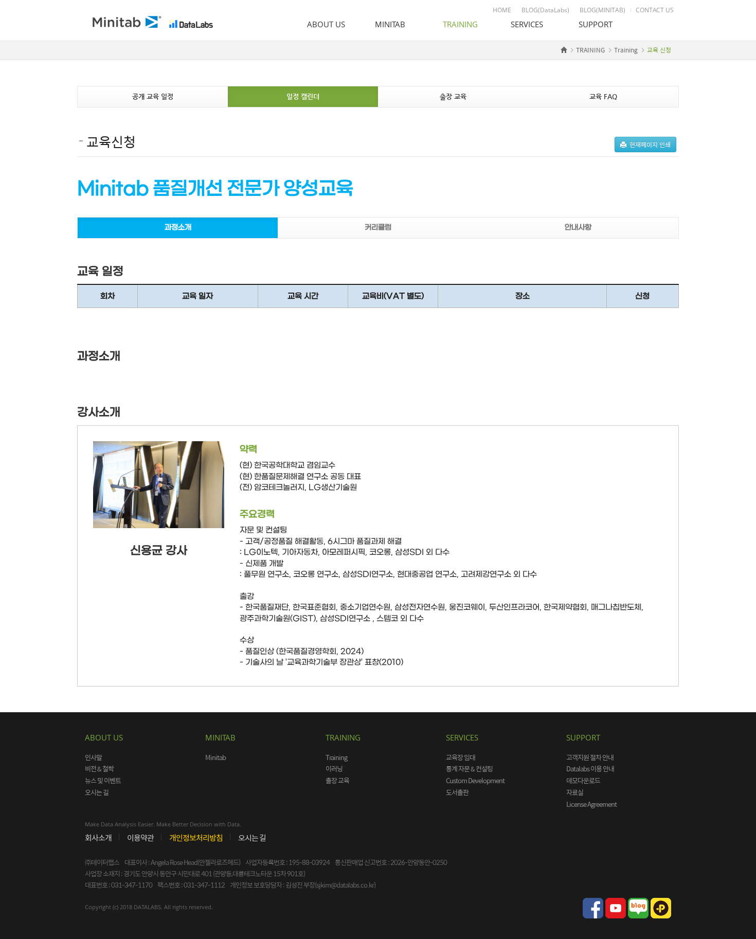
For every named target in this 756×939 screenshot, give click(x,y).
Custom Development (475, 780)
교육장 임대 (460, 757)
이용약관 (140, 837)
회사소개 (98, 837)
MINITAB (390, 24)
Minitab (215, 757)
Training (626, 50)
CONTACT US (655, 10)
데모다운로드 (583, 780)
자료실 (574, 792)
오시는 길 (97, 792)
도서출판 (457, 792)
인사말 (93, 757)
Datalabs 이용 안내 (590, 768)
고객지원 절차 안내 (590, 757)
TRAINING (460, 24)
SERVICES (527, 24)
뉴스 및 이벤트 (103, 780)
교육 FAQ (603, 96)
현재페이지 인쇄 (648, 144)
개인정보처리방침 (196, 837)
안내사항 (578, 227)
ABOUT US (326, 24)
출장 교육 (453, 96)
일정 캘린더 (302, 96)
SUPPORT (596, 24)
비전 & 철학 (99, 768)
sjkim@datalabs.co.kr (345, 884)
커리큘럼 (378, 227)
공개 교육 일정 (152, 96)
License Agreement (591, 804)
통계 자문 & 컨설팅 (469, 768)
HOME (502, 10)
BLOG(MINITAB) (602, 10)
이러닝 (334, 768)
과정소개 (178, 227)
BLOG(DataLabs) (545, 10)
